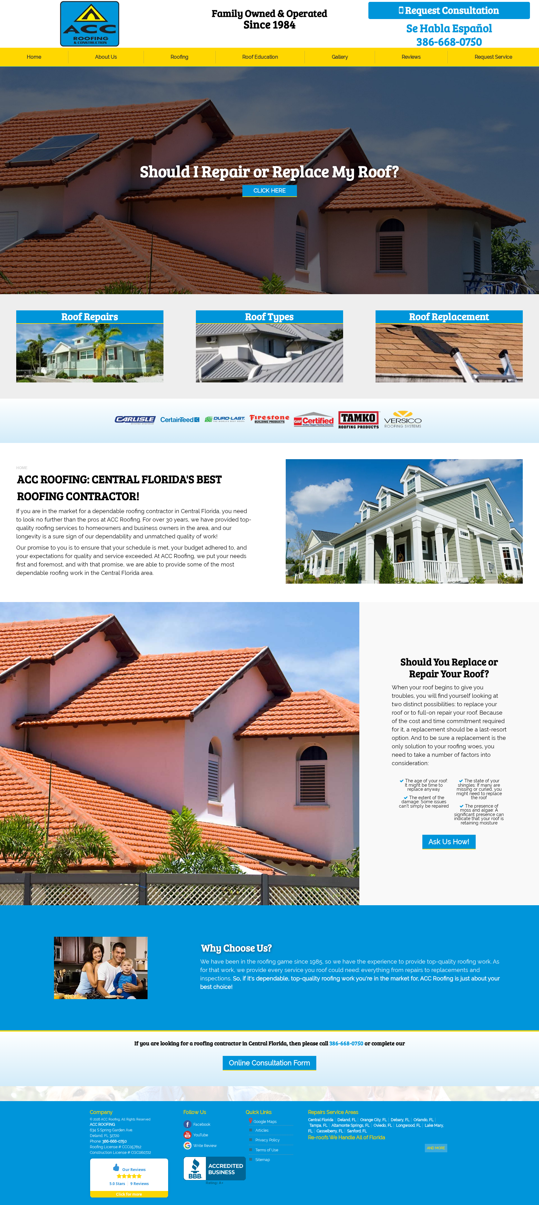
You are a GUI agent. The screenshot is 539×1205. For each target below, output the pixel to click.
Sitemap (262, 1160)
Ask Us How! (449, 842)
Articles (262, 1130)
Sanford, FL (357, 1131)
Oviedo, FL (383, 1125)
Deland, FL (346, 1120)
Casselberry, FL (330, 1131)
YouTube (200, 1135)
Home (34, 57)
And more (436, 1148)
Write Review (205, 1146)
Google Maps (265, 1122)
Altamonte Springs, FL (351, 1125)
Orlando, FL (424, 1120)
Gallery (340, 57)
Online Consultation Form (269, 1063)
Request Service (493, 57)
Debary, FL (400, 1120)
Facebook (201, 1124)
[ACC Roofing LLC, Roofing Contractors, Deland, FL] (214, 1171)
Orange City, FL (373, 1120)
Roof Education (260, 57)
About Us (106, 57)
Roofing (179, 57)
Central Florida (320, 1120)
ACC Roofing (102, 1124)
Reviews (411, 57)
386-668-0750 (346, 1043)
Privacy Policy (267, 1140)
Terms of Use (266, 1150)
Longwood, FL (408, 1125)
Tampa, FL (318, 1125)
